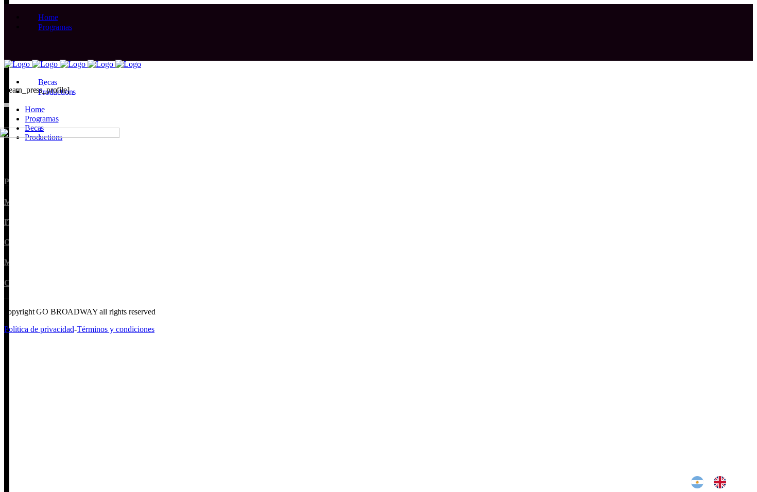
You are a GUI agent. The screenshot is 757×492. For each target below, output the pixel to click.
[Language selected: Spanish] (713, 482)
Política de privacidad (39, 329)
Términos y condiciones (115, 329)
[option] (722, 482)
